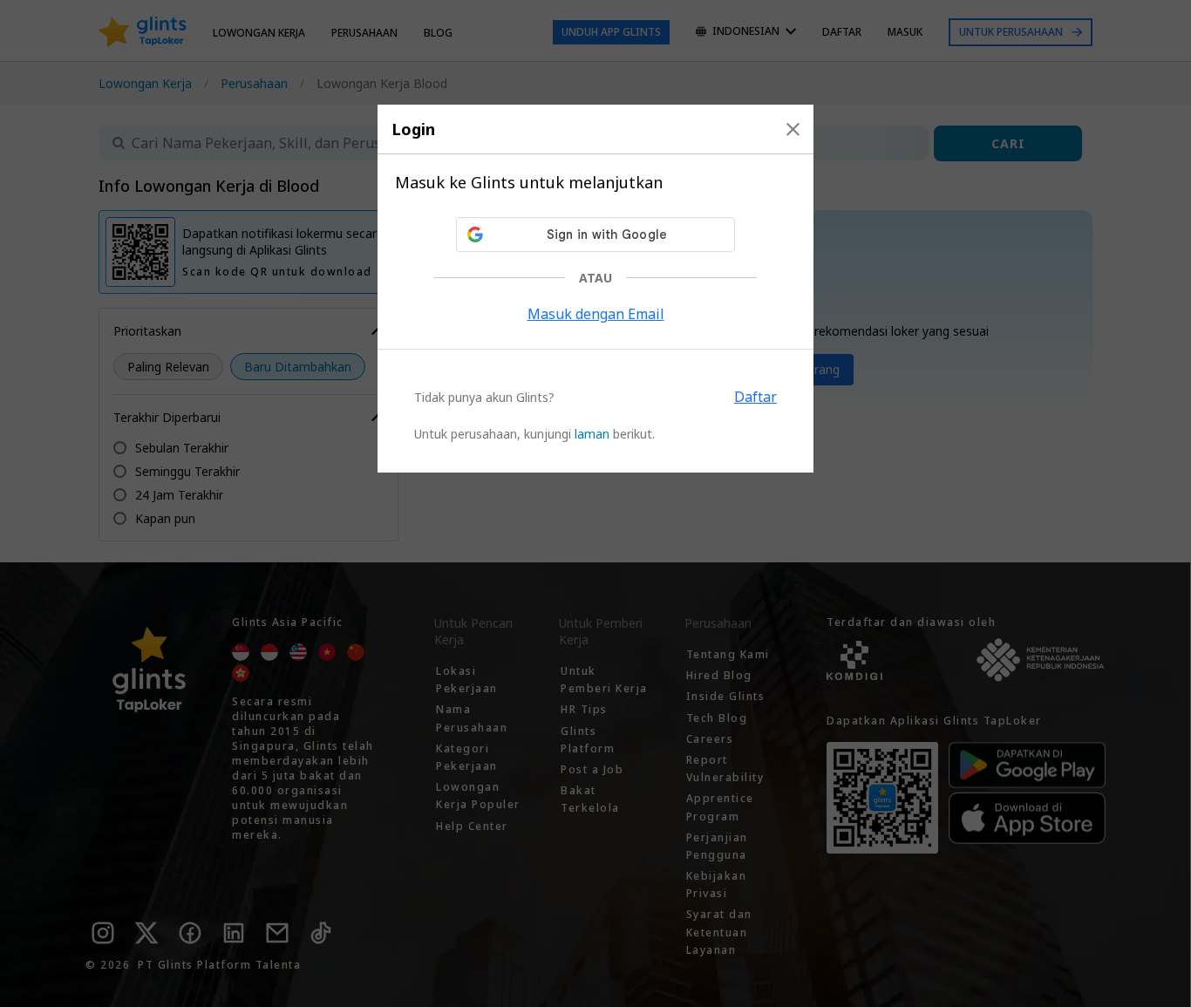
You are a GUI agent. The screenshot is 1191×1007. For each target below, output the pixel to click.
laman (592, 433)
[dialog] (595, 289)
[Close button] (793, 129)
